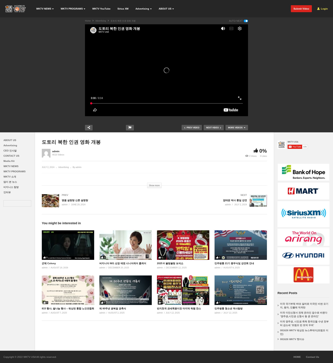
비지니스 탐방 (11, 187)
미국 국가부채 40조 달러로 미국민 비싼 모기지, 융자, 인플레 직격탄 (304, 305)
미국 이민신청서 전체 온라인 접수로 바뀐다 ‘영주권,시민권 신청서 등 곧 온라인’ (303, 314)
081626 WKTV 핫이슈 (292, 339)
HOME (297, 357)
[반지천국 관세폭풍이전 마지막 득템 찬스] (183, 290)
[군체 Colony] (68, 245)
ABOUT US (165, 8)
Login (324, 8)
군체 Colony (49, 263)
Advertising (142, 8)
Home (88, 21)
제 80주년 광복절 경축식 (112, 308)
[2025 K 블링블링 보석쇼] (183, 245)
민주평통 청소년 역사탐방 (229, 308)
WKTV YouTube (101, 8)
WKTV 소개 (9, 176)
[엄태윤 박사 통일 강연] (212, 204)
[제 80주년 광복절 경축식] (125, 290)
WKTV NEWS (43, 8)
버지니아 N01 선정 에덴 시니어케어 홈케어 (122, 263)
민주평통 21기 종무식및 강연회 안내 (234, 263)
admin (55, 151)
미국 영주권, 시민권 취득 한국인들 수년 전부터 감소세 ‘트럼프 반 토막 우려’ (304, 323)
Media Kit (9, 161)
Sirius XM (123, 8)
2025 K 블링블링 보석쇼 (170, 263)
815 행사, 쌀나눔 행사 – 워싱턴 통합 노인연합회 (68, 308)
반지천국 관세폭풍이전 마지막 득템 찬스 (179, 308)
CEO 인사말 (10, 150)
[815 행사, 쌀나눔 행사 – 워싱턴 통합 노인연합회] (68, 290)
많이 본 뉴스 (10, 181)
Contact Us (312, 357)
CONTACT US (11, 155)
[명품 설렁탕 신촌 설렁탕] (96, 204)
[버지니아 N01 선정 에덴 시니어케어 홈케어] (125, 245)
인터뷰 (7, 192)
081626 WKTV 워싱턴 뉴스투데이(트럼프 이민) (304, 332)
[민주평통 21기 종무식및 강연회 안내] (241, 245)
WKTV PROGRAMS (72, 8)
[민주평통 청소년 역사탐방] (241, 290)
